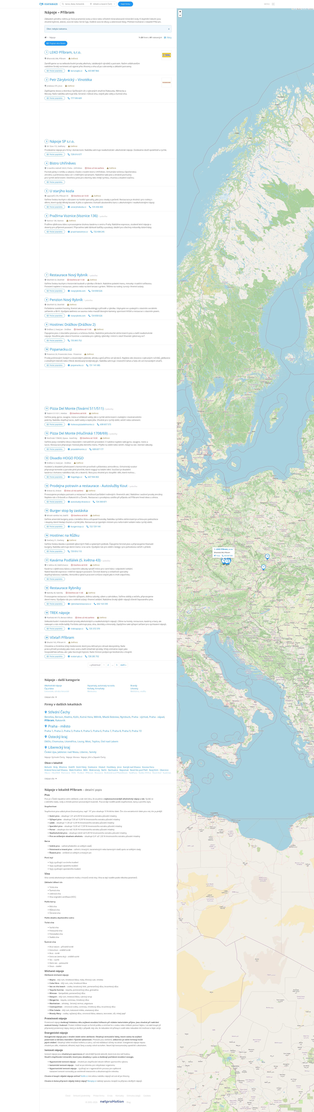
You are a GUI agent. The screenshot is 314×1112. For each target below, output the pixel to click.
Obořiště (56, 773)
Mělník (97, 717)
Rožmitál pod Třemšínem (116, 773)
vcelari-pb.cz (76, 656)
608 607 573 (105, 424)
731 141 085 (94, 365)
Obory (47, 773)
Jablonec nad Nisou (68, 752)
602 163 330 (102, 604)
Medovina (92, 691)
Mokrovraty (94, 770)
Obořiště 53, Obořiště (55, 280)
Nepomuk (124, 770)
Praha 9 (126, 730)
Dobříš (71, 767)
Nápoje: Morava (73, 757)
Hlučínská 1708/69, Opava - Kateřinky (62, 438)
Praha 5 (87, 730)
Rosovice (99, 773)
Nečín (104, 770)
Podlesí (80, 773)
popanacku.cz (77, 365)
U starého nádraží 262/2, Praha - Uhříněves (64, 168)
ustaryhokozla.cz (78, 207)
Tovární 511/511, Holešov (57, 413)
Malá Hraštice (75, 770)
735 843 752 (76, 340)
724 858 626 (96, 291)
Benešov (49, 717)
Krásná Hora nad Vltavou (56, 770)
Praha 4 (78, 730)
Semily (92, 752)
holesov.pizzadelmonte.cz (82, 424)
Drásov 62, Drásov (54, 490)
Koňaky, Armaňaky (95, 688)
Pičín (74, 773)
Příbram (49, 720)
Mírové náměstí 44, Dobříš (57, 515)
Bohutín (48, 767)
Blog (129, 1102)
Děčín (48, 741)
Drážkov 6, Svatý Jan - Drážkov (59, 463)
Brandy (134, 685)
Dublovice (92, 767)
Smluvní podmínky (81, 1095)
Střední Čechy (59, 712)
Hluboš (102, 767)
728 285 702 (93, 656)
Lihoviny (134, 688)
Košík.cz (84, 1076)
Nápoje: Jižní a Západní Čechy (93, 757)
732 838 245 (99, 231)
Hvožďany (111, 767)
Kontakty (120, 1095)
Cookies (147, 1095)
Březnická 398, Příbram (56, 58)
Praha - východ (140, 717)
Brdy (55, 767)
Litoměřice (70, 741)
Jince (119, 767)
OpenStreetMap (305, 9)
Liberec (84, 752)
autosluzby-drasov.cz (80, 501)
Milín (85, 770)
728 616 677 (76, 154)
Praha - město (59, 726)
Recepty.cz (92, 1081)
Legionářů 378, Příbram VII (57, 196)
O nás (110, 1095)
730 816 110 (76, 551)
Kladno (68, 717)
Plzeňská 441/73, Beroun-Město (59, 617)
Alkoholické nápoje (53, 685)
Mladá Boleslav (110, 717)
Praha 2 (58, 730)
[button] (223, 561)
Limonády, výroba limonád (57, 691)
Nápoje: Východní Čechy (55, 757)
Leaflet (294, 9)
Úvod (67, 1095)
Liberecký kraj (59, 747)
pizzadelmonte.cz (79, 449)
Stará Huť (156, 773)
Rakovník (60, 720)
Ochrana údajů (133, 1095)
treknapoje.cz (77, 628)
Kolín (76, 717)
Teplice (96, 741)
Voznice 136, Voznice (55, 220)
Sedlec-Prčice (145, 773)
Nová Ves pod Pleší (139, 770)
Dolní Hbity (81, 767)
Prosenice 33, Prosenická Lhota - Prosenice (64, 354)
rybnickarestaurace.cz (81, 604)
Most (88, 741)
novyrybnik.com (78, 291)
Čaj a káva (49, 688)
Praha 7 (107, 730)
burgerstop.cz (77, 526)
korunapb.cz (76, 70)
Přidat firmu (98, 1095)
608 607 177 (97, 449)
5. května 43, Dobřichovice (57, 565)
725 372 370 (94, 628)
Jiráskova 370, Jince (54, 86)
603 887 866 (93, 70)
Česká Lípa (50, 752)
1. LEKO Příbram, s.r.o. (223, 549)
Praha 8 (116, 730)
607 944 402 (93, 477)
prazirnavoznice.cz (79, 231)
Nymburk (125, 717)
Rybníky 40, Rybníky (55, 593)
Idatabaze (51, 4)
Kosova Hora (148, 767)
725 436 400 (97, 207)
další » (123, 665)
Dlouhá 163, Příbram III (56, 642)
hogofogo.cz (76, 477)
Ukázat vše (49, 697)
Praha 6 (97, 730)
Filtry (169, 37)
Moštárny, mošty (138, 691)
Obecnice (164, 770)
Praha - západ (156, 717)
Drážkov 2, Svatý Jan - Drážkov (59, 329)
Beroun (59, 717)
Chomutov (57, 741)
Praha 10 (137, 730)
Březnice (63, 767)
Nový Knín (153, 770)
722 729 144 (95, 526)
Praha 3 (68, 730)
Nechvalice (113, 770)
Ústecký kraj (57, 737)
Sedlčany (133, 773)
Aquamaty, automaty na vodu (101, 685)
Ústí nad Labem (109, 741)
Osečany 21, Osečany (55, 540)
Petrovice (65, 773)
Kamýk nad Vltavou (132, 767)
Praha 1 (49, 730)
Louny (80, 741)
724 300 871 (101, 501)
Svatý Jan (167, 773)
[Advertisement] (108, 119)
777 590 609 (76, 98)
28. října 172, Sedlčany (56, 146)
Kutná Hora (86, 717)
